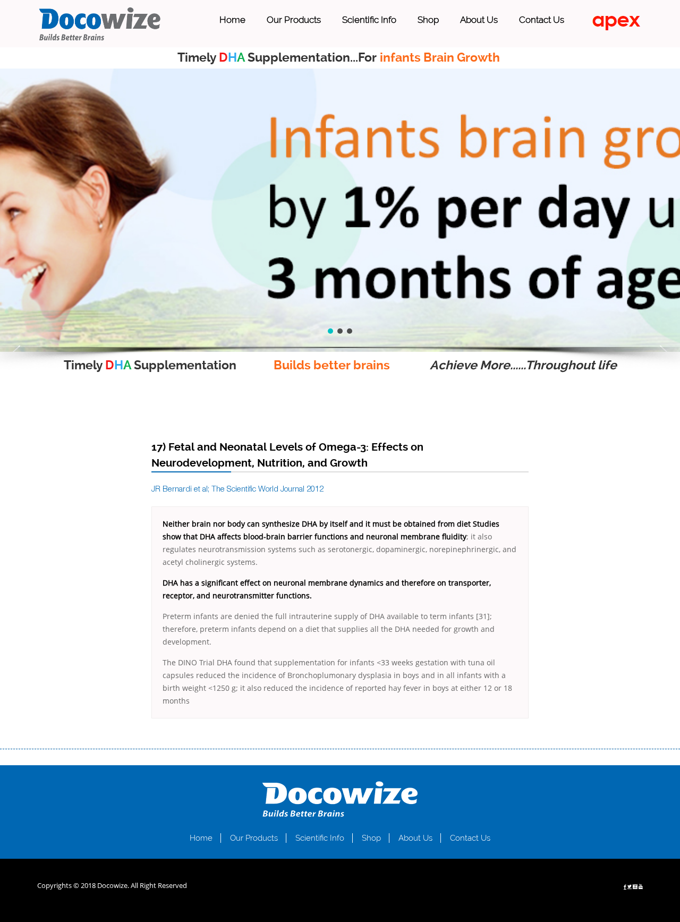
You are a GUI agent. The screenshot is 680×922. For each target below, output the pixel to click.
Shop (428, 19)
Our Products (294, 19)
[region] (340, 210)
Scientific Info (369, 19)
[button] (16, 351)
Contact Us (541, 19)
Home (232, 19)
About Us (479, 19)
